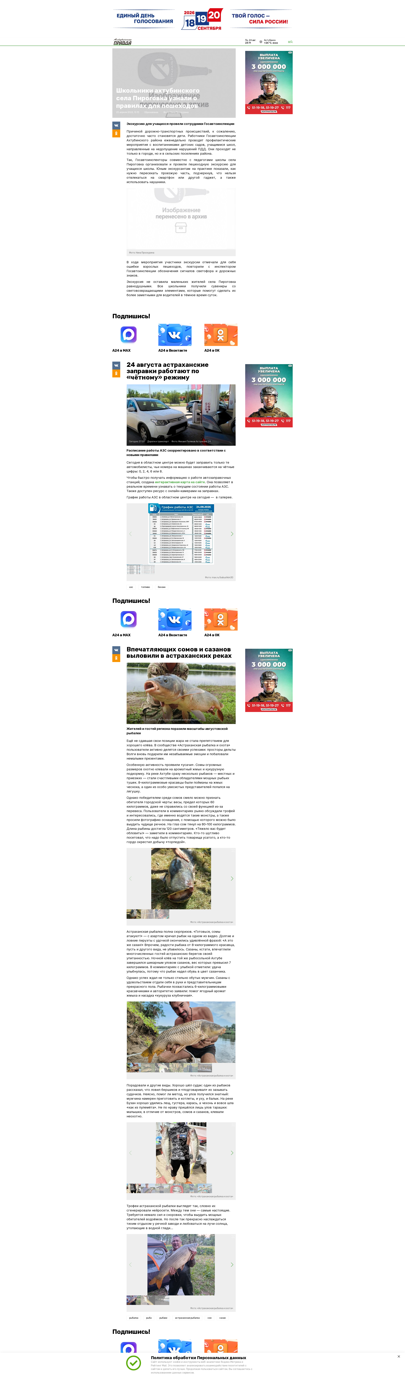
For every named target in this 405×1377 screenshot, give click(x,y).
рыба (149, 1318)
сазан (222, 1318)
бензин (161, 587)
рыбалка (133, 1318)
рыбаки (163, 1318)
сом (210, 1318)
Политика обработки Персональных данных (198, 1357)
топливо (145, 587)
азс (131, 587)
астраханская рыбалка (187, 1318)
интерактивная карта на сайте (180, 482)
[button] (232, 533)
